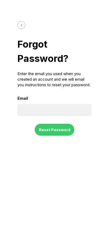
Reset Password (54, 129)
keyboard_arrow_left (21, 25)
